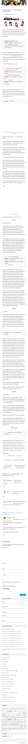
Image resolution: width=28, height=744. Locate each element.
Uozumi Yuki (7, 729)
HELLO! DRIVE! (4, 672)
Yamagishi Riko (18, 729)
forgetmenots (8, 14)
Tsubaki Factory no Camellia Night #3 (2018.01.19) (11, 640)
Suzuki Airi (5, 724)
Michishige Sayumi (21, 715)
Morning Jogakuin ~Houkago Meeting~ (9, 692)
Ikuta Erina (15, 709)
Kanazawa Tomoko (21, 711)
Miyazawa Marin (20, 716)
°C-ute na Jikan (5, 657)
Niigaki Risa (11, 719)
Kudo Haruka (18, 713)
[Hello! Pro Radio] (14, 5)
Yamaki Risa (24, 729)
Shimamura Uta (8, 722)
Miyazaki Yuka (13, 716)
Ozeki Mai (19, 721)
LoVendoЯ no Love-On (6, 686)
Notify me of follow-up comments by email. (12, 582)
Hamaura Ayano (17, 708)
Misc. (3, 690)
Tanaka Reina (4, 726)
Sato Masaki (23, 721)
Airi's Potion (4, 661)
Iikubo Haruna (9, 709)
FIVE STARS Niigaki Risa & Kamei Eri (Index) (10, 646)
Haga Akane (7, 708)
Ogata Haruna (17, 720)
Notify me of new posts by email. (9, 586)
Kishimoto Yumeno (12, 713)
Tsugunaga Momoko (15, 728)
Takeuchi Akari (15, 725)
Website (4, 574)
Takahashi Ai (10, 725)
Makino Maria (16, 459)
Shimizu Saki (13, 722)
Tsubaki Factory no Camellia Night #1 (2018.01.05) (11, 644)
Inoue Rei (24, 709)
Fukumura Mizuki (20, 707)
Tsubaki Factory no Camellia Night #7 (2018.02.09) (11, 631)
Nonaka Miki (22, 459)
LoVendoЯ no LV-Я (5, 688)
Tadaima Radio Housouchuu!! (7, 697)
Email (4, 569)
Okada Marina (6, 721)
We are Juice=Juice (5, 701)
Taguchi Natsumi (23, 724)
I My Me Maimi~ (5, 677)
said (3, 601)
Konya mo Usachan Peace (7, 683)
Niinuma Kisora (20, 719)
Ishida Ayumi (4, 711)
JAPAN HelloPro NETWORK (7, 681)
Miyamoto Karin (6, 716)
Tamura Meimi (22, 725)
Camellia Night (4, 668)
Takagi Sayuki (4, 725)
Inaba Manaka (20, 709)
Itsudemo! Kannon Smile (6, 679)
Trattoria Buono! (5, 699)
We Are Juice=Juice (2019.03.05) (8, 629)
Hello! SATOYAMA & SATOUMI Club (8, 675)
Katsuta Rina (5, 713)
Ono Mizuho (11, 721)
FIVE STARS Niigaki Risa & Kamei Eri (8, 670)
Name (4, 563)
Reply (4, 486)
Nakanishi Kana (15, 717)
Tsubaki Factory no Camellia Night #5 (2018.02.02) (11, 635)
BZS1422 (3, 666)
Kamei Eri (12, 711)
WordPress (24, 742)
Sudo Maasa (18, 722)
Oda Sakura (12, 720)
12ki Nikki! (9, 459)
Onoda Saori (15, 721)
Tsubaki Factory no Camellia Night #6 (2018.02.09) (11, 633)
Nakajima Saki (8, 717)
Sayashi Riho (4, 722)
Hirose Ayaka (4, 709)
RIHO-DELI (4, 694)
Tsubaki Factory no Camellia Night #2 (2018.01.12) (11, 642)
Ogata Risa (22, 720)
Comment (5, 547)
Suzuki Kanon (14, 724)
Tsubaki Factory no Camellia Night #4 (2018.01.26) (11, 637)
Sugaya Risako (23, 722)
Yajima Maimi (12, 729)
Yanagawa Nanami (5, 730)
